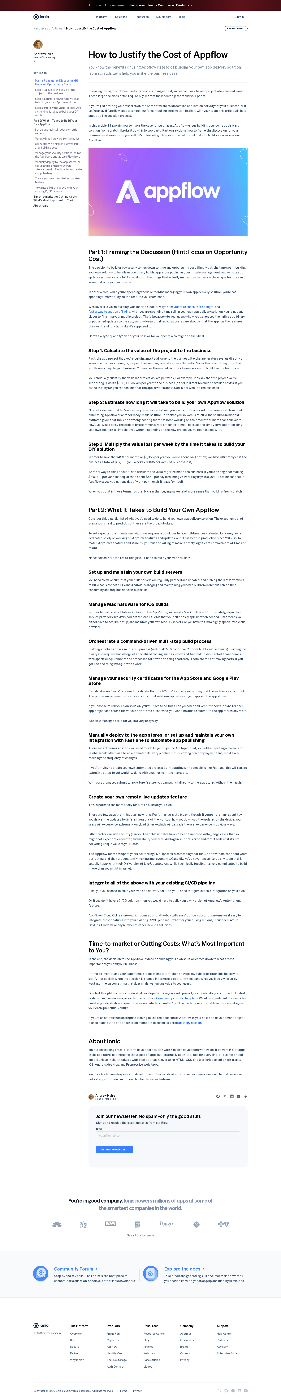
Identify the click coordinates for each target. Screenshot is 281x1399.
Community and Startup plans (177, 998)
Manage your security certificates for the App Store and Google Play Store (58, 154)
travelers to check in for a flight (192, 307)
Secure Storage (117, 1359)
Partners (222, 1340)
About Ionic (40, 205)
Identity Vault (115, 1353)
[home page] (41, 1326)
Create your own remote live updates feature (57, 180)
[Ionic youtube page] (246, 1390)
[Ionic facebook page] (233, 1391)
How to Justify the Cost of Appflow (91, 28)
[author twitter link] (34, 61)
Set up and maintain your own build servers (56, 131)
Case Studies (152, 1359)
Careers (185, 1353)
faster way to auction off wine (109, 311)
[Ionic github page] (226, 1391)
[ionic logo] (41, 17)
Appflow (112, 1346)
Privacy (184, 1359)
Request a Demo (235, 28)
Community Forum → (75, 1268)
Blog (182, 17)
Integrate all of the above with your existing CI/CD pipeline (56, 189)
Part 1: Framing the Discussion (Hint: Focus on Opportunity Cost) (58, 82)
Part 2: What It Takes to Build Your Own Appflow (55, 122)
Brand (184, 1346)
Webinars (149, 1353)
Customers (187, 1340)
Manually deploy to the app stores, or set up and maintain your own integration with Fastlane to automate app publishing (58, 167)
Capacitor (113, 1340)
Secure (74, 1346)
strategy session (190, 1023)
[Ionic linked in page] (239, 1390)
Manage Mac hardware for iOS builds (57, 138)
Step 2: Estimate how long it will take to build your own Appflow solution (57, 100)
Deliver (74, 1353)
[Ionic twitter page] (219, 1390)
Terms (123, 1390)
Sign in (240, 17)
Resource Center (154, 1333)
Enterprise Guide (227, 1353)
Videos (148, 1366)
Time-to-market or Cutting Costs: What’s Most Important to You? (55, 198)
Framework (113, 1333)
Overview (76, 1333)
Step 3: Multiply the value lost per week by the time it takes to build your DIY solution (58, 111)
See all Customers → (140, 1235)
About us (186, 1333)
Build (73, 1340)
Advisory (222, 1346)
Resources (40, 28)
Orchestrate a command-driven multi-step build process (58, 145)
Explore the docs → (184, 1268)
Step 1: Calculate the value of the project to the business (55, 91)
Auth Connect (115, 1366)
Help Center (224, 1333)
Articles (57, 28)
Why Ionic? (77, 1359)
